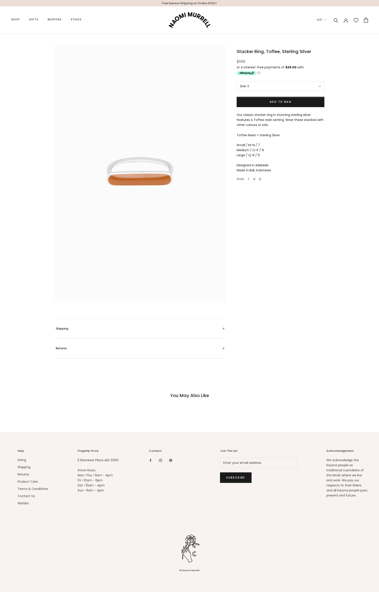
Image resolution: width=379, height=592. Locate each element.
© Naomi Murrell (189, 570)
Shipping (62, 328)
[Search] (336, 20)
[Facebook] (248, 179)
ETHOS (76, 19)
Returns (61, 348)
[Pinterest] (260, 179)
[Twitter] (254, 179)
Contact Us (26, 496)
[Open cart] (366, 20)
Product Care (28, 481)
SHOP (15, 19)
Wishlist (23, 503)
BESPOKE (55, 19)
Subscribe (235, 477)
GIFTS (33, 19)
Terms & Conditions (33, 489)
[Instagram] (160, 460)
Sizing (22, 460)
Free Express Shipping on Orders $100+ (189, 3)
